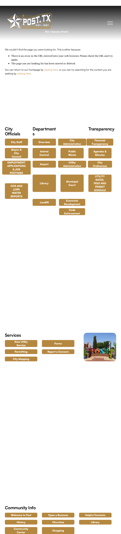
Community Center (21, 530)
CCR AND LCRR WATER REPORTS (16, 191)
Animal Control (44, 153)
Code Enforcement (72, 211)
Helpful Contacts (95, 515)
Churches (58, 522)
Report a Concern (58, 351)
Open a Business (58, 515)
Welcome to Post (21, 515)
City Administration (72, 142)
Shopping (58, 530)
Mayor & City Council (16, 153)
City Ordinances (100, 164)
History (21, 522)
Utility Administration (72, 164)
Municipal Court (72, 183)
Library (44, 183)
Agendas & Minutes (100, 153)
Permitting (21, 351)
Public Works (72, 153)
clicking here (51, 69)
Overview (44, 142)
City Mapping (21, 359)
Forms (58, 343)
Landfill (44, 202)
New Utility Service (21, 343)
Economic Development (72, 202)
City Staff (16, 142)
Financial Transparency (100, 142)
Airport (44, 164)
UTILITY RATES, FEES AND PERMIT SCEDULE (100, 183)
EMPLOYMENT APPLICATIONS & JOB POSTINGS (16, 167)
